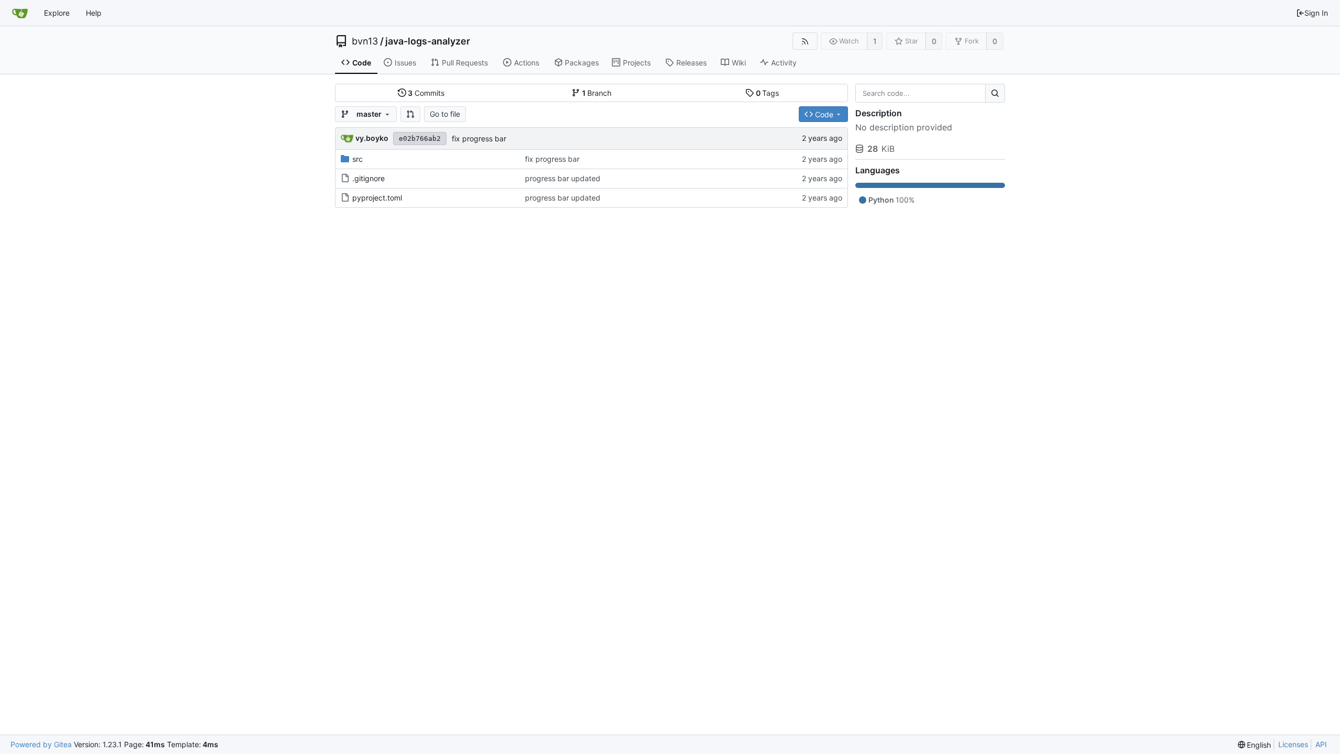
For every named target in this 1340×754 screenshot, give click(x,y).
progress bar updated (562, 178)
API (1321, 744)
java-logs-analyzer (427, 41)
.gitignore (368, 178)
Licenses (1293, 744)
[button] (410, 114)
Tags (767, 92)
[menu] (1254, 744)
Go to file (445, 113)
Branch (597, 92)
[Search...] (995, 93)
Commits (426, 92)
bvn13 (365, 41)
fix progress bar (479, 138)
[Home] (20, 13)
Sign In (1316, 12)
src (357, 158)
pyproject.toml (377, 197)
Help (94, 12)
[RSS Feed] (804, 41)
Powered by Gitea (41, 744)
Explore (57, 12)
